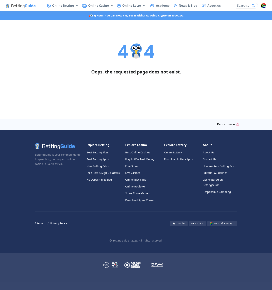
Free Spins (131, 166)
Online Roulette (135, 186)
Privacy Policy (58, 223)
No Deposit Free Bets (100, 179)
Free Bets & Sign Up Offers (103, 173)
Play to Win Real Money (139, 159)
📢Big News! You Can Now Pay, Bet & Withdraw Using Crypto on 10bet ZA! (136, 15)
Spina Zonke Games (137, 193)
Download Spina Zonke (139, 200)
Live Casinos (132, 173)
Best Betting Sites (97, 152)
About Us (208, 152)
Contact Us (209, 159)
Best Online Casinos (137, 152)
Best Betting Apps (98, 159)
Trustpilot (180, 223)
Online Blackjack (135, 179)
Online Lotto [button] (131, 6)
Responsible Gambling (217, 192)
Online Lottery (173, 152)
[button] (18, 5)
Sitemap (40, 223)
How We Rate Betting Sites (219, 166)
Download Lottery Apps (178, 159)
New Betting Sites (98, 166)
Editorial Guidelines (215, 173)
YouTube (198, 223)
